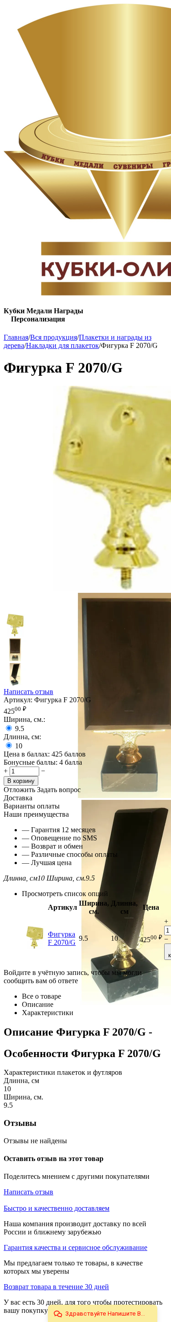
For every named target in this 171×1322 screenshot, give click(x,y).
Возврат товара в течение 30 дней (56, 1287)
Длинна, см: (22, 737)
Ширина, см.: (24, 719)
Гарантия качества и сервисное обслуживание (75, 1247)
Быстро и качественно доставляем (56, 1208)
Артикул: (18, 700)
